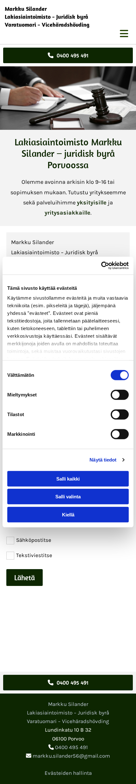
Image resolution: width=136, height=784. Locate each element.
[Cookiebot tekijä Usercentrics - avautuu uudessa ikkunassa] (101, 266)
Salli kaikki (68, 478)
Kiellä (68, 514)
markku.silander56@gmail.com (71, 756)
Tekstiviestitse (34, 555)
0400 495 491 (71, 747)
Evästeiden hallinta (68, 773)
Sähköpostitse (33, 540)
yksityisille (92, 202)
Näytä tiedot (103, 459)
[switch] (120, 394)
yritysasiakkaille (67, 212)
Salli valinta (68, 496)
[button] (68, 55)
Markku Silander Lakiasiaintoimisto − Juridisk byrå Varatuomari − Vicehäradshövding (47, 16)
